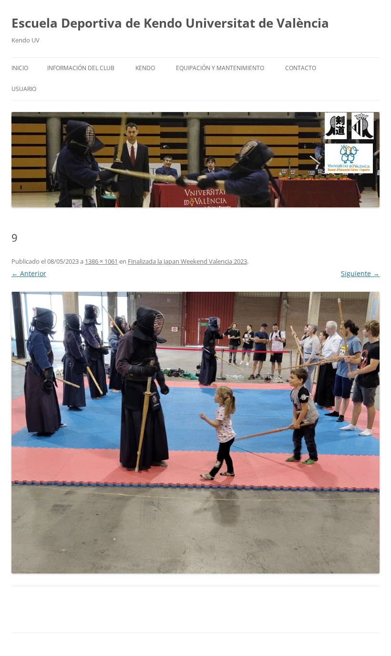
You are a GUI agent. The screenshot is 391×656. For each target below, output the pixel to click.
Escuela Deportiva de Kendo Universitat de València (170, 22)
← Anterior (28, 273)
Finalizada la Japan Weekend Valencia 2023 (187, 261)
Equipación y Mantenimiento (220, 68)
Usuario (23, 89)
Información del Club (80, 68)
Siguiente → (360, 273)
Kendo (145, 68)
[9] (195, 433)
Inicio (19, 68)
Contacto (300, 68)
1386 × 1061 (101, 261)
